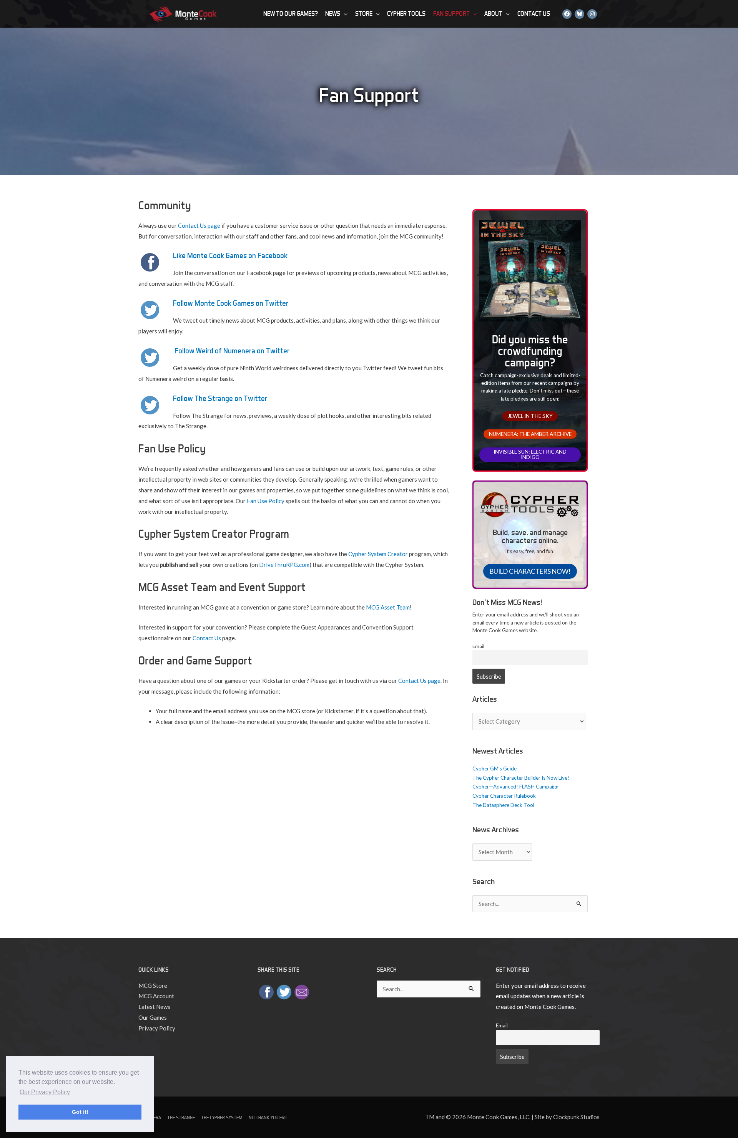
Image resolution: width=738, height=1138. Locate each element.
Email (478, 646)
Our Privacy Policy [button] (45, 1092)
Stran (215, 398)
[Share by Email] (301, 990)
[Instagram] (592, 13)
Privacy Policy (156, 1028)
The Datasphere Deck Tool (503, 805)
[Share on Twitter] (284, 990)
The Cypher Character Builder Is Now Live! (520, 778)
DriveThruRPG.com (284, 564)
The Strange (181, 1117)
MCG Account (156, 995)
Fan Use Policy (265, 500)
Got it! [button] (80, 1112)
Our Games (152, 1017)
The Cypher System (222, 1117)
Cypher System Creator (378, 553)
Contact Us (207, 637)
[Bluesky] (579, 13)
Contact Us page (199, 225)
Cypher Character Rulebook (504, 796)
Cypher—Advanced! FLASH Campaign (515, 787)
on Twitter (250, 398)
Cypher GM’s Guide (494, 768)
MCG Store (152, 985)
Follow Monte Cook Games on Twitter (230, 303)
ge (229, 398)
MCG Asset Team (388, 607)
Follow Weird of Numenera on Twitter (232, 350)
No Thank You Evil (268, 1117)
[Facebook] (567, 13)
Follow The (189, 398)
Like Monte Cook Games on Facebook (230, 255)
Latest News (154, 1006)
